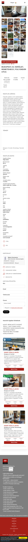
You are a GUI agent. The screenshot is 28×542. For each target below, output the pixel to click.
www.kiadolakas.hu (9, 466)
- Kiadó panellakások (8, 494)
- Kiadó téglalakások (8, 502)
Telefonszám (6, 294)
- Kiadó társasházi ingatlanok (10, 492)
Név (4, 283)
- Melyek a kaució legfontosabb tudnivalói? (13, 475)
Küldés (6, 311)
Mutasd (12, 261)
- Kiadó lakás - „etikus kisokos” (10, 480)
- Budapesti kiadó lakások (9, 497)
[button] (13, 3)
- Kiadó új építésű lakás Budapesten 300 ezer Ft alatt (13, 508)
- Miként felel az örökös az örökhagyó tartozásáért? (12, 478)
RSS (14, 531)
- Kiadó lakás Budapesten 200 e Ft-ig (12, 506)
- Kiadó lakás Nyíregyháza (9, 501)
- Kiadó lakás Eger (7, 499)
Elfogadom (23, 537)
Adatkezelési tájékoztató (5, 540)
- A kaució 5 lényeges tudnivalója (11, 483)
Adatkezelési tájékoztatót (16, 307)
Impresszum (14, 526)
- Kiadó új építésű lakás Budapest (11, 511)
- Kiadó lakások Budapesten (10, 504)
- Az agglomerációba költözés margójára (13, 482)
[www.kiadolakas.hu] (2, 2)
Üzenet (5, 300)
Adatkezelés (14, 521)
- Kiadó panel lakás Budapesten (11, 495)
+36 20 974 (7, 261)
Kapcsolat (14, 523)
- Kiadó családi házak (8, 488)
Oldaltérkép (14, 518)
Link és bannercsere (14, 528)
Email (4, 289)
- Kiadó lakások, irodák (8, 490)
